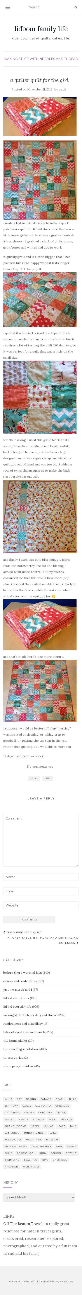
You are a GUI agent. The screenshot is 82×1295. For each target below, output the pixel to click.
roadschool (26, 1153)
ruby (43, 1153)
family (24, 1119)
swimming (12, 1160)
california (43, 1105)
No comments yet (40, 766)
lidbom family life (41, 29)
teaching (30, 1160)
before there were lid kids (22, 973)
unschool (60, 1160)
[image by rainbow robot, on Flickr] (40, 516)
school (56, 1153)
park (59, 1146)
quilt (48, 778)
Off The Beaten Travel (22, 1223)
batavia (45, 1099)
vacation (11, 1166)
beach (60, 1099)
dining (10, 1119)
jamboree (12, 1132)
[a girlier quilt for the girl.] (40, 116)
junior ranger (34, 1132)
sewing (71, 1153)
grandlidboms (15, 1126)
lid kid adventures (16, 998)
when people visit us (18, 1066)
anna (8, 1099)
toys (45, 1160)
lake (53, 1132)
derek (61, 1112)
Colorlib (39, 1281)
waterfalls (31, 1166)
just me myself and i (17, 990)
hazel (34, 778)
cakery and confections (20, 981)
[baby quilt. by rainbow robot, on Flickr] (40, 180)
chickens (62, 1105)
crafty (29, 1112)
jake (73, 1126)
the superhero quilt (23, 932)
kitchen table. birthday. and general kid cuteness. (43, 940)
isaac (61, 1126)
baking (31, 1099)
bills (72, 1099)
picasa (71, 1146)
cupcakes (45, 1112)
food (52, 1119)
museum (52, 1139)
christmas (12, 1112)
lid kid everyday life (17, 1007)
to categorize (13, 1058)
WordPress (66, 1281)
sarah (62, 89)
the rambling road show (20, 1049)
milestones (13, 1139)
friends (66, 1119)
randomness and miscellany (23, 1024)
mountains (34, 1139)
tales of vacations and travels (24, 1032)
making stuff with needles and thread (41, 59)
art (19, 1099)
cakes (27, 1105)
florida (38, 1119)
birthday (11, 1105)
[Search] (76, 7)
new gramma (41, 1146)
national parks (16, 1146)
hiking (48, 1126)
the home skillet (15, 1041)
